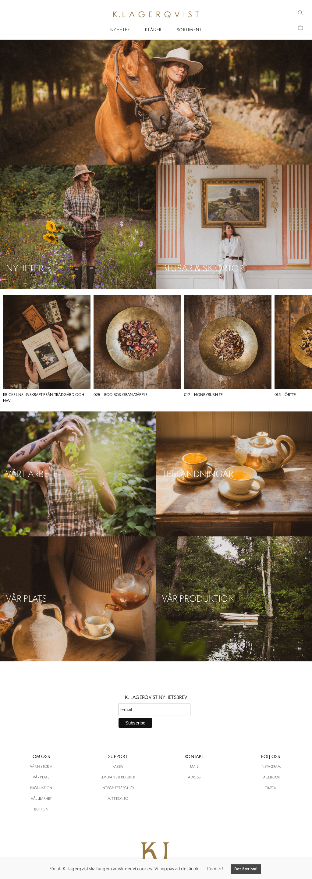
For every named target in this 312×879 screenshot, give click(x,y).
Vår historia (41, 767)
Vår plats (41, 777)
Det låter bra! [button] (245, 869)
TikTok (270, 788)
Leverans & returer (118, 777)
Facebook (271, 777)
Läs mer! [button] (215, 869)
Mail (194, 767)
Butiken (41, 809)
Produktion (41, 788)
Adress (194, 777)
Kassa (117, 767)
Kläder (153, 30)
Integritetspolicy (117, 788)
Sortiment (189, 30)
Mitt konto (118, 799)
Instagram (271, 767)
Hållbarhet (41, 799)
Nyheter (120, 30)
